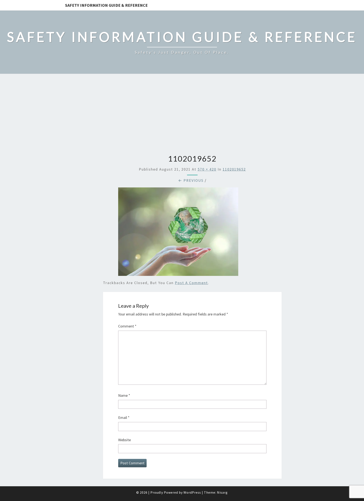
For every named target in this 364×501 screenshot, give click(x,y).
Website (124, 439)
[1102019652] (178, 233)
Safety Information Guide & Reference (106, 5)
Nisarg (222, 492)
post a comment (191, 282)
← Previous (190, 180)
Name (124, 395)
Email (124, 417)
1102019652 (234, 169)
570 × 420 (207, 169)
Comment (127, 326)
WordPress (192, 492)
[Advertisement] (182, 114)
